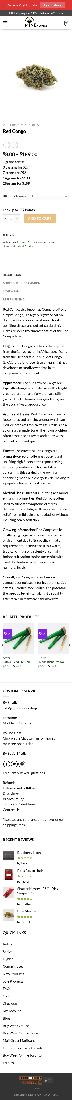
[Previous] (3, 652)
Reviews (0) (11, 291)
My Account (12, 1011)
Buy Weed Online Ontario (22, 1033)
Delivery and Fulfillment (21, 788)
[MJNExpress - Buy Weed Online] (36, 22)
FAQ (6, 989)
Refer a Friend (14, 299)
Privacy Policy (13, 799)
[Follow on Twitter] (14, 764)
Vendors (10, 125)
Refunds (9, 783)
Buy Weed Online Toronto (22, 1055)
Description (12, 274)
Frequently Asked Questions (24, 773)
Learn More (52, 5)
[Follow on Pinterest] (21, 764)
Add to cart (40, 218)
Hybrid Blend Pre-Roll (51, 661)
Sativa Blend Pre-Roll (16, 661)
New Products (13, 974)
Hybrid (21, 241)
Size (5, 195)
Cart (6, 996)
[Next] (69, 652)
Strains (29, 246)
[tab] (36, 275)
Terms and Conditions (19, 804)
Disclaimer (11, 793)
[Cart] (66, 23)
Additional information (21, 283)
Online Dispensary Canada (23, 1048)
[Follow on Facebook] (6, 764)
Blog (6, 1018)
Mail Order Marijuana (19, 1041)
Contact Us (11, 810)
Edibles (8, 1063)
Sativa (46, 241)
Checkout (10, 1004)
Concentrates (13, 966)
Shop (36, 1088)
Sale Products (13, 981)
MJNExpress (30, 125)
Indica (7, 944)
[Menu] (5, 23)
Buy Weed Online (16, 1026)
